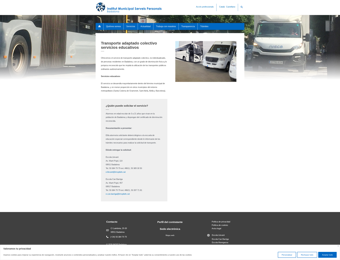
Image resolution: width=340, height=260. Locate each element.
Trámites (204, 26)
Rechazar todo (307, 255)
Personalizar (287, 255)
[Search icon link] (242, 7)
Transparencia (188, 26)
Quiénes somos (113, 26)
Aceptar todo (327, 255)
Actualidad (146, 26)
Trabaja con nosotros (166, 26)
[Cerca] (338, 246)
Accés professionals (205, 7)
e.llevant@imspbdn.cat (116, 172)
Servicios (130, 26)
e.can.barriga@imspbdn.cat (118, 194)
